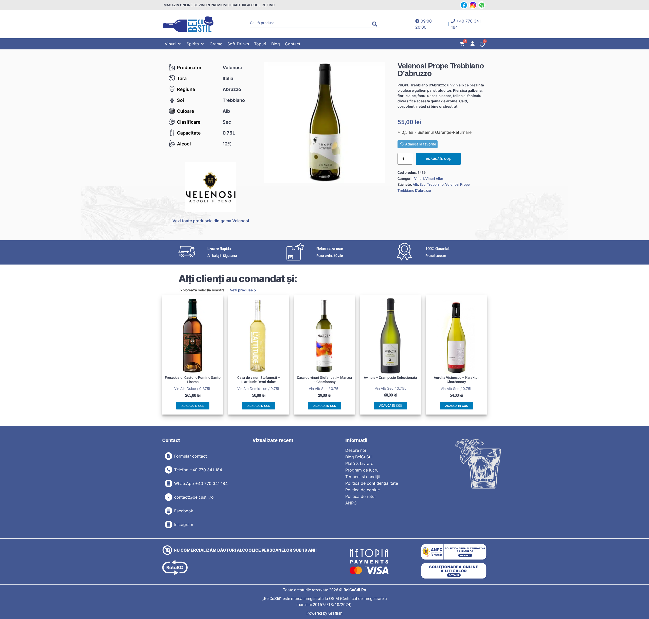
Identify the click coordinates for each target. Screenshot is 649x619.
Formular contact (190, 456)
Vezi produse (241, 290)
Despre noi (355, 450)
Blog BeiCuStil (358, 456)
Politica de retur (360, 496)
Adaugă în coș (438, 159)
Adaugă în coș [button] (193, 406)
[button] (173, 44)
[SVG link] (188, 24)
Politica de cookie (362, 489)
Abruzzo (232, 89)
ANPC (351, 502)
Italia (228, 78)
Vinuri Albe (434, 179)
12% (227, 143)
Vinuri (419, 179)
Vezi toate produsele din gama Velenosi (210, 220)
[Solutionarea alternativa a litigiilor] (454, 551)
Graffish (335, 613)
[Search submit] (376, 24)
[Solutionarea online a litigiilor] (454, 570)
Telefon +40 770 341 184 (198, 469)
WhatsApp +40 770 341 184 (201, 483)
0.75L (229, 133)
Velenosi (232, 67)
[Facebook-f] (168, 511)
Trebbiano (234, 100)
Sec (227, 122)
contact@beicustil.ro (194, 497)
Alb (226, 111)
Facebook (183, 510)
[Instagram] (168, 524)
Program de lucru (361, 470)
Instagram (183, 524)
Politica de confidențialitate (371, 483)
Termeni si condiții (362, 476)
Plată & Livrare (359, 463)
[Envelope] (168, 497)
